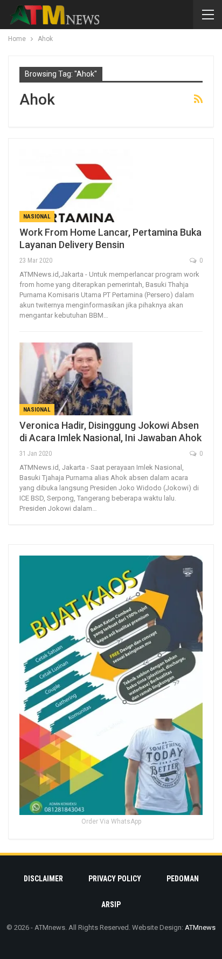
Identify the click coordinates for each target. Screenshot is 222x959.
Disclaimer (43, 878)
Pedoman (182, 878)
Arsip (111, 904)
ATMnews (200, 927)
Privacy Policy (114, 878)
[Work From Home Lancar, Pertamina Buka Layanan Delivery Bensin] (76, 185)
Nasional (37, 216)
